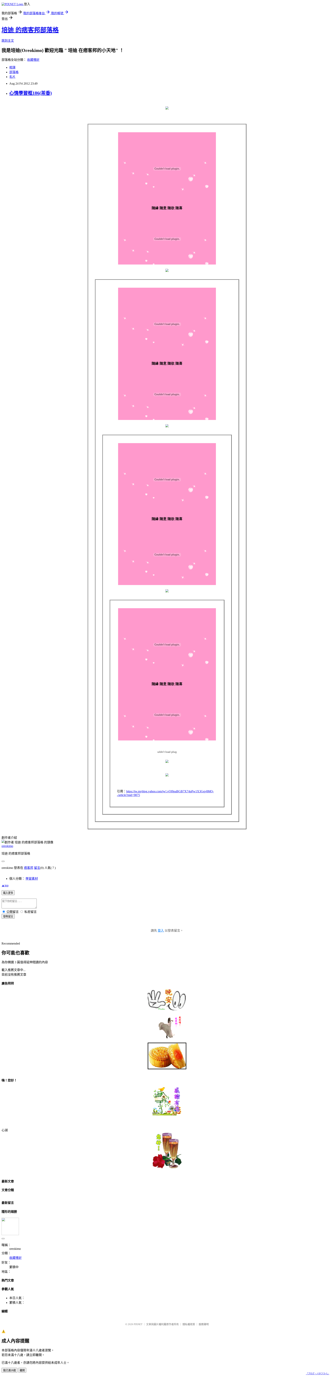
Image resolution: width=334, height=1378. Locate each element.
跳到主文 (8, 40)
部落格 (14, 72)
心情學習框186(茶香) (30, 93)
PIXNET (138, 1324)
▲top (5, 885)
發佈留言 (8, 916)
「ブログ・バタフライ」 (317, 1373)
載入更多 (8, 892)
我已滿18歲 (9, 1370)
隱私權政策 (188, 1324)
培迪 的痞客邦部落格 (30, 29)
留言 (37, 867)
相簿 (12, 67)
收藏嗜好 (33, 59)
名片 (12, 76)
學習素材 (32, 878)
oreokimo (7, 846)
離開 (22, 1370)
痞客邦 (28, 867)
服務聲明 (204, 1324)
